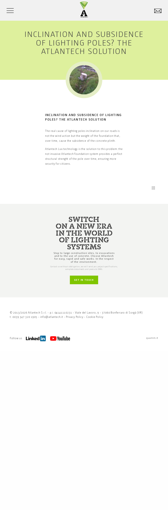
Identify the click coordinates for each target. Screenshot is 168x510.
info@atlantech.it (51, 316)
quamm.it (152, 337)
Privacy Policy (74, 316)
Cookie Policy (94, 316)
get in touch (84, 279)
